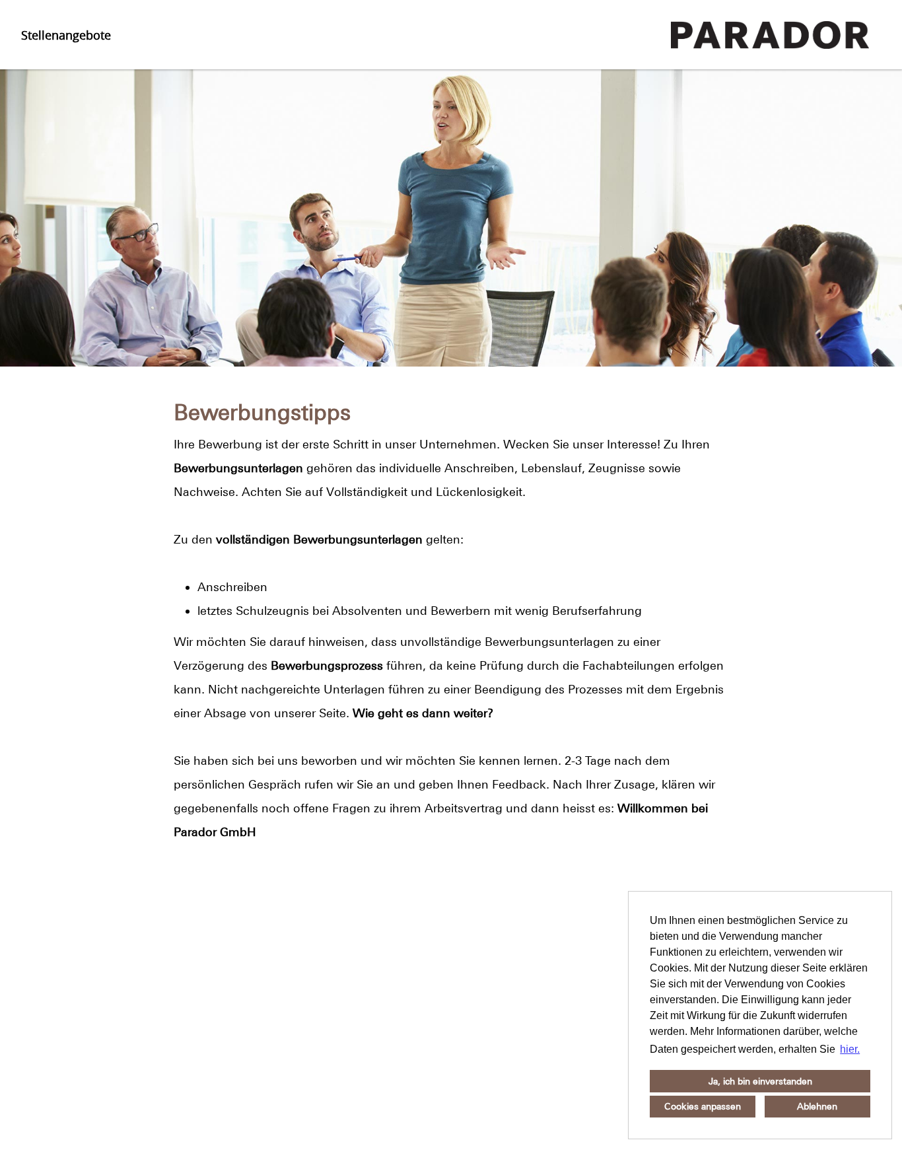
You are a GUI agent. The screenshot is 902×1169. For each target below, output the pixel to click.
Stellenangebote (66, 35)
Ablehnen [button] (817, 1106)
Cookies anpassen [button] (702, 1106)
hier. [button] (850, 1049)
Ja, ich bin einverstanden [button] (760, 1081)
